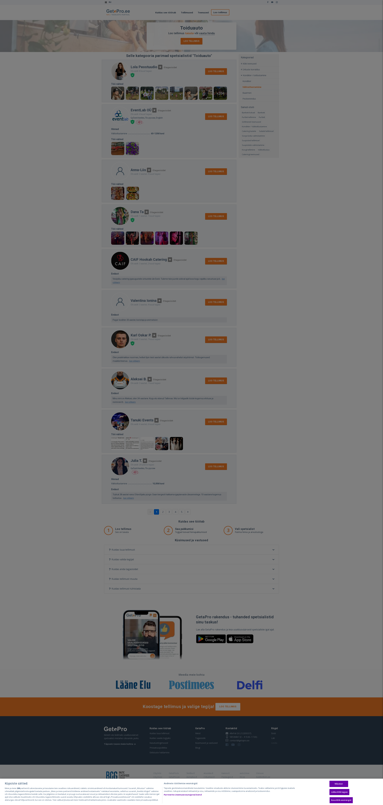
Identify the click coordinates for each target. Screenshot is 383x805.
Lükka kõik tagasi (339, 792)
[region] (191, 792)
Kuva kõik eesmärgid (341, 800)
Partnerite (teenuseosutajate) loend (183, 794)
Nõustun (339, 783)
